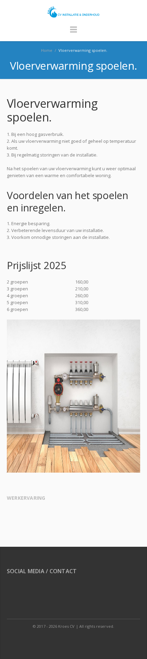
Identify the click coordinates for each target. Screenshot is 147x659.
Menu (73, 32)
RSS (13, 590)
